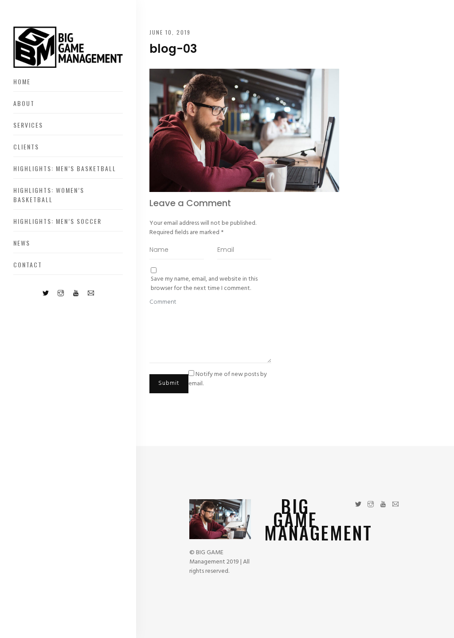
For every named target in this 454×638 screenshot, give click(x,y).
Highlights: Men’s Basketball (64, 168)
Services (28, 124)
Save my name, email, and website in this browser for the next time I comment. (204, 283)
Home (22, 81)
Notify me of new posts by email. (227, 379)
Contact (27, 264)
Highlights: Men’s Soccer (57, 221)
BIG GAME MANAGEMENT (318, 519)
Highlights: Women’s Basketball (48, 194)
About (24, 103)
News (21, 242)
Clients (26, 146)
